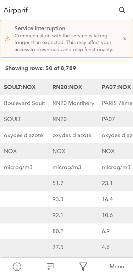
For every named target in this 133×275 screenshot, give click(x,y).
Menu (117, 266)
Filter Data (83, 266)
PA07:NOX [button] (116, 87)
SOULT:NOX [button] (20, 87)
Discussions (50, 266)
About (16, 266)
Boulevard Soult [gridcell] (24, 103)
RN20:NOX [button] (67, 87)
